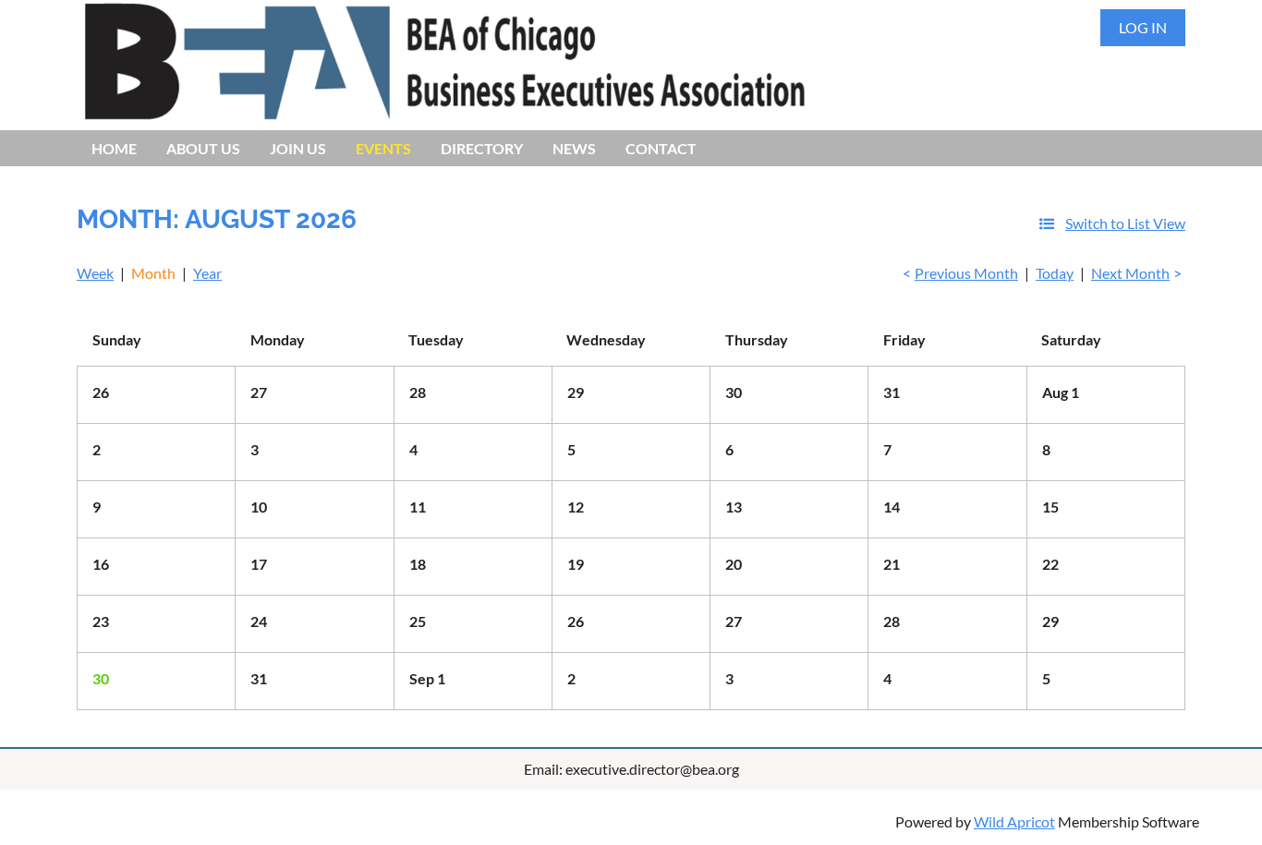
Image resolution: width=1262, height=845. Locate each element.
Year (207, 273)
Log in (1143, 27)
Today (1055, 273)
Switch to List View (1125, 223)
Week (95, 273)
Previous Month (966, 273)
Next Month (1130, 273)
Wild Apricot (1014, 821)
